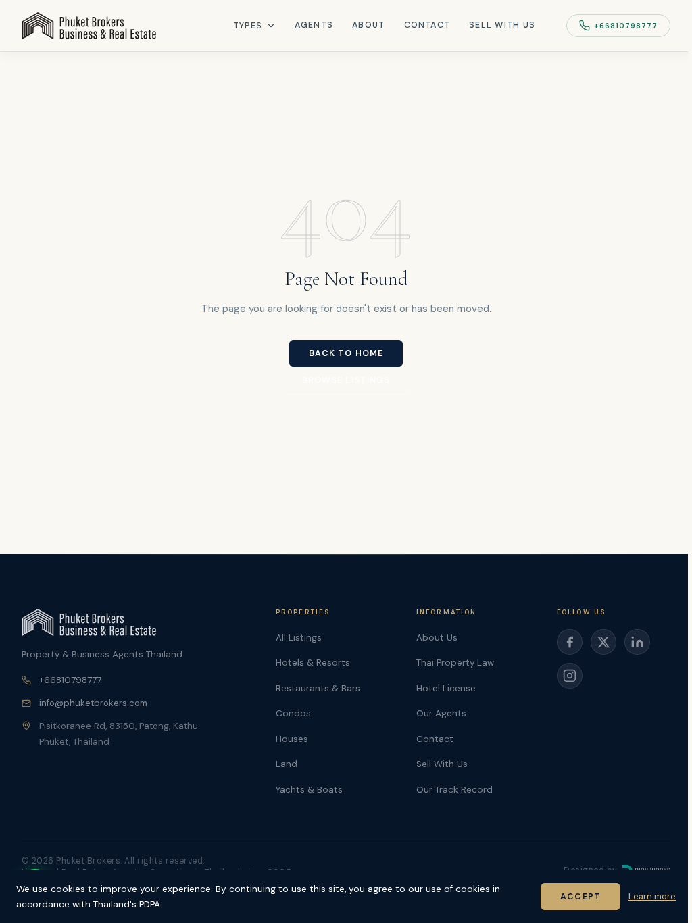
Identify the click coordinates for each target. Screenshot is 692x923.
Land (286, 764)
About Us (437, 637)
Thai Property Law (455, 662)
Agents (314, 25)
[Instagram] (570, 676)
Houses (292, 739)
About (368, 25)
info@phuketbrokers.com (93, 703)
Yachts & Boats (309, 789)
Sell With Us (502, 25)
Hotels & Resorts (313, 662)
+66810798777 (626, 25)
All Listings (299, 637)
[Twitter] (603, 642)
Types (248, 25)
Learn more (652, 896)
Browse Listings (346, 380)
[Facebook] (570, 642)
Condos (293, 713)
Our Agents (441, 713)
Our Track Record (454, 789)
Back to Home (346, 353)
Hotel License (446, 688)
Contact (427, 25)
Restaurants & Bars (318, 688)
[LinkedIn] (637, 642)
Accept (580, 896)
